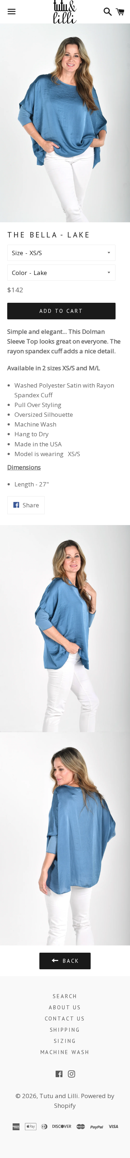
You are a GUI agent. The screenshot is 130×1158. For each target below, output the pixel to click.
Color (19, 272)
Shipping (65, 1029)
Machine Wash (65, 1052)
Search (65, 996)
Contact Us (65, 1018)
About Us (65, 1007)
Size (17, 253)
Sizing (65, 1040)
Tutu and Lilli (58, 1096)
